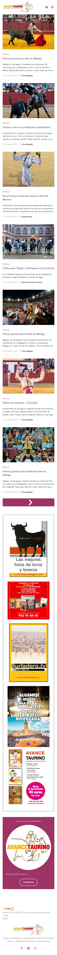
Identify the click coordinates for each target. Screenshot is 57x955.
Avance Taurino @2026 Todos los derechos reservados (26, 912)
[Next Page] (31, 502)
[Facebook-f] (22, 948)
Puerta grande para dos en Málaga (22, 58)
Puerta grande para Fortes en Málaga (24, 333)
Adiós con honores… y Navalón (20, 402)
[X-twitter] (35, 948)
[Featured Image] (28, 31)
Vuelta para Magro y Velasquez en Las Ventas (28, 268)
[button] (47, 7)
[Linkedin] (28, 948)
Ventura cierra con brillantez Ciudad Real (26, 127)
